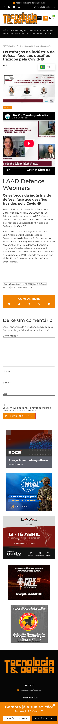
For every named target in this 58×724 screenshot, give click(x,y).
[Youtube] (14, 7)
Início (6, 30)
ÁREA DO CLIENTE (44, 7)
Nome (7, 371)
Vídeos (7, 107)
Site (5, 394)
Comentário (10, 336)
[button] (39, 18)
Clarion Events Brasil (12, 284)
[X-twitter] (19, 7)
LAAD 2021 (27, 284)
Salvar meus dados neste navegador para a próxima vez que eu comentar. (27, 409)
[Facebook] (9, 7)
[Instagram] (4, 7)
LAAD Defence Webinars (21, 287)
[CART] (45, 18)
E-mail (7, 383)
